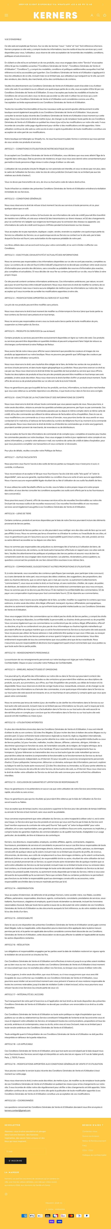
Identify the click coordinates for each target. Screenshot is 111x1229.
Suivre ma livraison (90, 1136)
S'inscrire (15, 1161)
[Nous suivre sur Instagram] (6, 1194)
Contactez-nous (89, 1131)
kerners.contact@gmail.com (17, 1110)
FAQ (84, 1145)
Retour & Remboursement (94, 1141)
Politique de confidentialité (94, 1155)
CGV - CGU (87, 1150)
